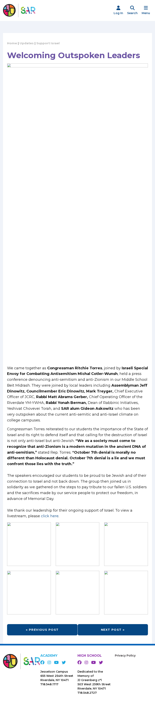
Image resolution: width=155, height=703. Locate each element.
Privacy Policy (125, 655)
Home (12, 43)
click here (50, 516)
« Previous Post (42, 630)
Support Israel (48, 43)
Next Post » (113, 630)
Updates (27, 43)
